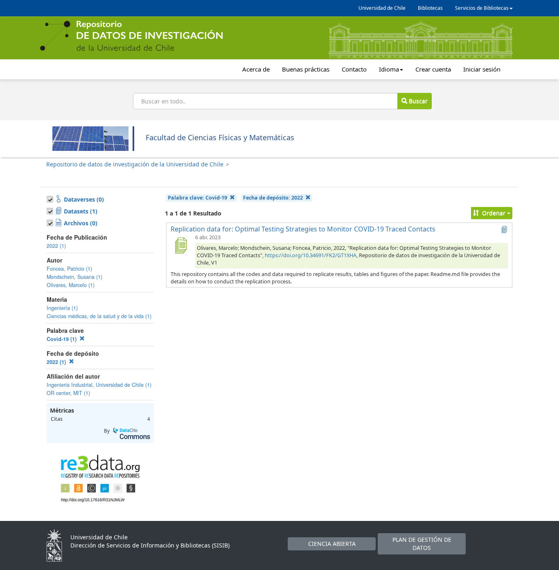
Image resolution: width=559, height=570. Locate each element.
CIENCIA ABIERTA (332, 544)
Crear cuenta (433, 69)
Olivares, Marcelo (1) (71, 285)
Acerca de (256, 69)
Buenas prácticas (305, 69)
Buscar (417, 101)
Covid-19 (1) (62, 339)
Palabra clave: (197, 197)
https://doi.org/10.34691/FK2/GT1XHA (310, 255)
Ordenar (493, 213)
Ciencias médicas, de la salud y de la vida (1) (99, 316)
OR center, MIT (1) (68, 393)
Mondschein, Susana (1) (74, 277)
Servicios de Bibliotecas (482, 7)
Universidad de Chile (382, 7)
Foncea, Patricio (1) (69, 268)
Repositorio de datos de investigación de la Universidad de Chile (134, 164)
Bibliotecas (430, 7)
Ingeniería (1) (62, 308)
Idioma (389, 69)
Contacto (354, 69)
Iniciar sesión (481, 69)
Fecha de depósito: (273, 197)
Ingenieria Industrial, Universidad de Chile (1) (99, 384)
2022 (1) (56, 245)
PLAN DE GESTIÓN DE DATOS (421, 544)
